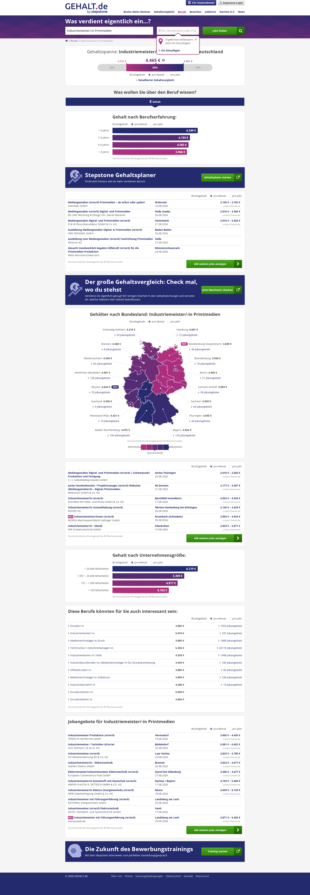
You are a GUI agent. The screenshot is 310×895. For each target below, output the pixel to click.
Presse (129, 876)
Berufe (182, 11)
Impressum (202, 876)
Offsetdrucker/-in (80, 670)
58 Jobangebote (209, 392)
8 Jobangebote (112, 349)
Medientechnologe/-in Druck (87, 640)
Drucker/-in (77, 626)
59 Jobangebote (126, 335)
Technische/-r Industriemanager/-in (91, 648)
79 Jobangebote (206, 363)
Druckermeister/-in (81, 692)
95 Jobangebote (102, 363)
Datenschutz (173, 876)
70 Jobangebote (100, 392)
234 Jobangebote (232, 677)
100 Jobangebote (120, 435)
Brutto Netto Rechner (137, 11)
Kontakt (188, 876)
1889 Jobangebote (231, 640)
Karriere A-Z (227, 11)
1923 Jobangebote (231, 626)
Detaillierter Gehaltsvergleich (156, 80)
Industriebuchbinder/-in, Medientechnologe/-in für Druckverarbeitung (112, 662)
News (241, 11)
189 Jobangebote (232, 662)
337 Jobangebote (232, 633)
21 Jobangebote (211, 378)
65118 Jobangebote (230, 648)
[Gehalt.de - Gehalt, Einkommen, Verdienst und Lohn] (86, 8)
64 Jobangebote (202, 406)
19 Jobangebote (232, 684)
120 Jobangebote (185, 435)
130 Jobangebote (100, 378)
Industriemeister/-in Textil (86, 655)
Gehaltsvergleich (164, 11)
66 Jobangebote (232, 670)
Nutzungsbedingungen (149, 876)
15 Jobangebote (188, 335)
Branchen (195, 11)
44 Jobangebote (200, 349)
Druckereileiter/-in (81, 699)
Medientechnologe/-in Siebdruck (90, 677)
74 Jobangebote (109, 421)
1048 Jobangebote (231, 655)
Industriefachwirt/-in (82, 684)
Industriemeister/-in (82, 633)
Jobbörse (210, 11)
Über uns (116, 876)
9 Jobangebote (103, 406)
